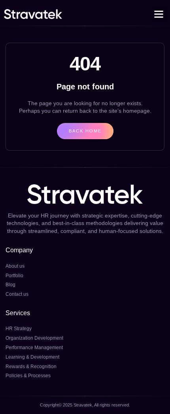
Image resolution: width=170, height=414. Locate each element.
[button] (158, 14)
